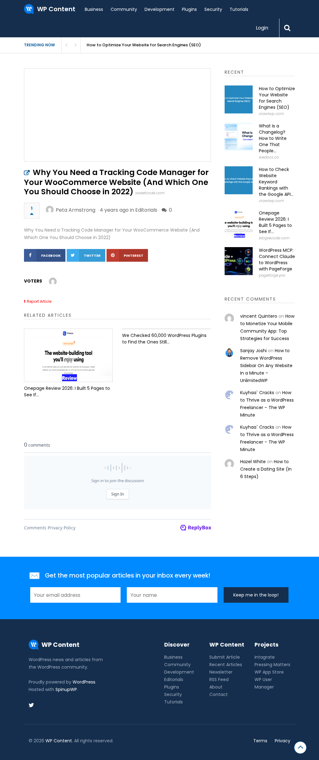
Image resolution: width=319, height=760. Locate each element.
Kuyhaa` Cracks (257, 392)
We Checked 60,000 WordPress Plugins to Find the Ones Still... (164, 338)
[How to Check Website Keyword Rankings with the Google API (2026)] (239, 180)
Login (262, 27)
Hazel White (253, 461)
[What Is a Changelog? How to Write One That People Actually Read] (239, 137)
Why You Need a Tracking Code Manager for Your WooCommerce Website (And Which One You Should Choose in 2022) (116, 182)
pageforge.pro (272, 275)
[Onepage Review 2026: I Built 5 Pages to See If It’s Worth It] (68, 355)
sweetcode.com (149, 193)
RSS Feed (219, 679)
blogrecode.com (274, 238)
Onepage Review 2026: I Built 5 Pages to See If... (67, 391)
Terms (260, 741)
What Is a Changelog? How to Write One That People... (273, 138)
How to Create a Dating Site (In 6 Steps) (266, 469)
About (215, 687)
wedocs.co (269, 157)
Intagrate (265, 657)
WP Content (58, 741)
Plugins (189, 9)
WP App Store (269, 672)
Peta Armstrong (75, 210)
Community (124, 9)
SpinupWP (66, 689)
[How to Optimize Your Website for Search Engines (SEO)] (239, 99)
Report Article (39, 301)
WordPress (84, 682)
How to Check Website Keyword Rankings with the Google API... (276, 181)
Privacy (282, 741)
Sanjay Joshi (253, 351)
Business (94, 9)
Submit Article (224, 657)
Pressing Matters (272, 664)
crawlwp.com (271, 113)
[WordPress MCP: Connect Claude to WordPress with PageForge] (239, 261)
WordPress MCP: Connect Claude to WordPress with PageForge (277, 259)
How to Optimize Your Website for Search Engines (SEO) (277, 97)
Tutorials (239, 9)
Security (213, 9)
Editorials (146, 210)
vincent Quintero (258, 316)
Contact (218, 694)
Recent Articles (225, 664)
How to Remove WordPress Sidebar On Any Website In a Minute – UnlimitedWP (266, 366)
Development (159, 9)
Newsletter (220, 672)
